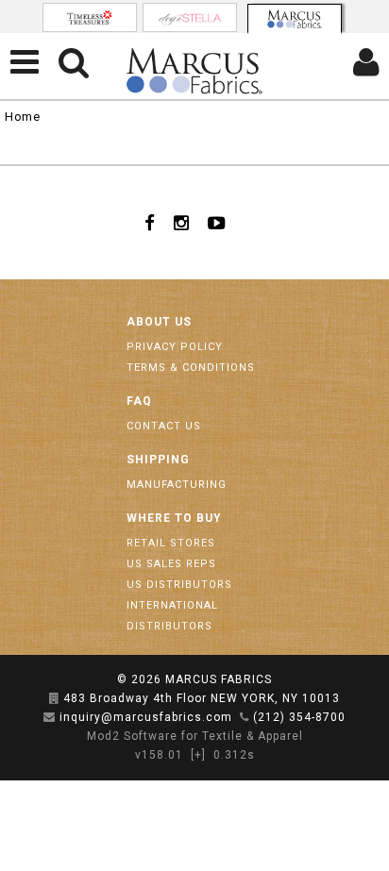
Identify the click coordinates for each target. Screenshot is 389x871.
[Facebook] (149, 222)
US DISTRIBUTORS (179, 584)
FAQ (139, 401)
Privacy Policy (175, 347)
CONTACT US (164, 426)
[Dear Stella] (190, 17)
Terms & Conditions (191, 367)
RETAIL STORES (171, 543)
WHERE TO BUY (174, 518)
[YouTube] (217, 222)
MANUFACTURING (177, 484)
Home (22, 116)
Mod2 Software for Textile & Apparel (195, 736)
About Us (159, 321)
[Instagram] (181, 222)
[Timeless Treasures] (89, 17)
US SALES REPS (171, 564)
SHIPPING (158, 459)
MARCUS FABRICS (218, 679)
